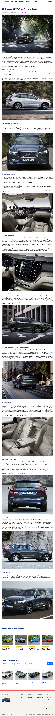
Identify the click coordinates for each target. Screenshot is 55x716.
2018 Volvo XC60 (7, 71)
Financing (21, 704)
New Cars (21, 697)
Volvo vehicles (26, 405)
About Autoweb (31, 697)
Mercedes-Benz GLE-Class (7, 577)
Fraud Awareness (49, 706)
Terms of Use (48, 697)
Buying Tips (22, 702)
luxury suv (21, 71)
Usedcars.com (40, 697)
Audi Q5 (19, 577)
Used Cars (21, 699)
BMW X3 (45, 576)
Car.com (38, 699)
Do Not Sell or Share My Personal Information (49, 703)
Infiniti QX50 (15, 577)
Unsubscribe (48, 708)
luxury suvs (28, 576)
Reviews (10, 5)
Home (3, 5)
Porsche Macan (40, 576)
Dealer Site (30, 699)
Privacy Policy (48, 699)
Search (50, 663)
